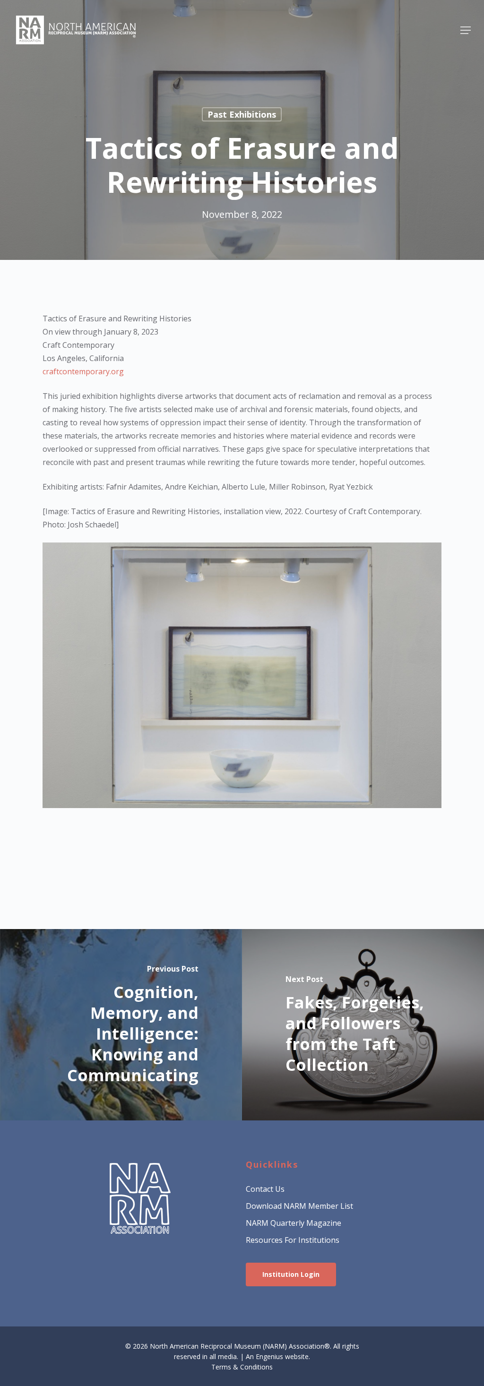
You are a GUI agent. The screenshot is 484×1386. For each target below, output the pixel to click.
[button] (465, 30)
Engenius (269, 1356)
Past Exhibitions (241, 114)
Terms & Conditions (242, 1366)
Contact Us (265, 1189)
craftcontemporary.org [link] (83, 371)
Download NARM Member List (299, 1206)
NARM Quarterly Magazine (293, 1223)
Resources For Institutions (292, 1240)
